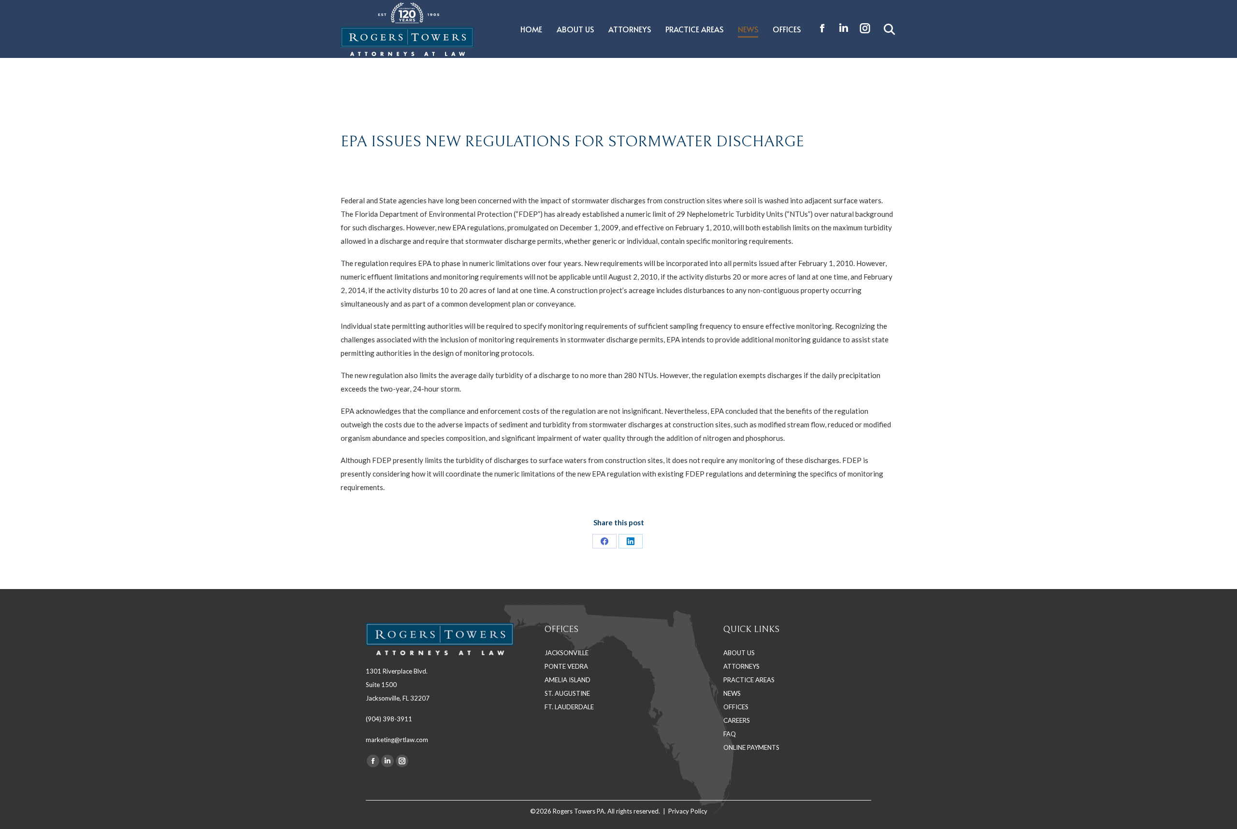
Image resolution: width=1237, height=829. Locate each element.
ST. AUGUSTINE (567, 693)
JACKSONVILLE (567, 653)
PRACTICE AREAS (749, 680)
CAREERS (736, 720)
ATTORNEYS (741, 666)
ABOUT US (739, 653)
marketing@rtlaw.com (397, 740)
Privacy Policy (687, 811)
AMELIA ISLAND (567, 680)
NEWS (732, 693)
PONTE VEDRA (566, 666)
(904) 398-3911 (389, 719)
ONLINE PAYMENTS (751, 747)
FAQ (729, 734)
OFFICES (735, 707)
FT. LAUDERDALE (569, 707)
